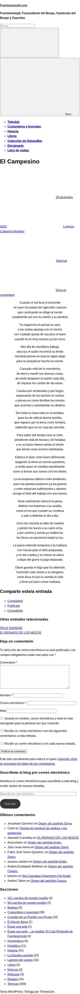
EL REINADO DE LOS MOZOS (20, 632)
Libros (12, 136)
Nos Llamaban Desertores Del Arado (46, 876)
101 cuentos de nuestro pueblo (27, 898)
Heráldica (13, 945)
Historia (12, 131)
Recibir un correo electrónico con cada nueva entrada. (40, 743)
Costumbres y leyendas (24, 126)
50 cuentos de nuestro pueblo (27, 902)
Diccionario (15, 145)
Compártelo (15, 601)
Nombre (6, 695)
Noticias (12, 969)
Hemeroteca (15, 941)
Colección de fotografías (24, 140)
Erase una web (17, 926)
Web (3, 710)
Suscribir (10, 803)
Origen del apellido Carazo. (49, 880)
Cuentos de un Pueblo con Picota (29, 917)
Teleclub (13, 121)
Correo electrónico (13, 703)
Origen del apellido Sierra (55, 823)
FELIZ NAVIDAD (11, 628)
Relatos (12, 979)
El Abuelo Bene (17, 922)
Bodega (12, 907)
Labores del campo (20, 960)
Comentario (8, 662)
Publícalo (13, 605)
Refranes (13, 974)
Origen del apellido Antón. (45, 842)
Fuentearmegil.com (13, 5)
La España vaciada (20, 955)
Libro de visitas (18, 150)
